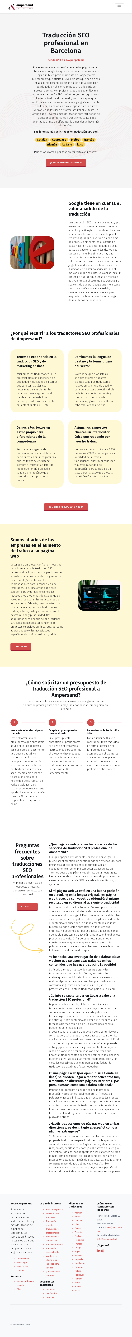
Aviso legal (22, 1262)
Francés (89, 139)
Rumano (79, 1279)
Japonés (79, 1259)
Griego (78, 1247)
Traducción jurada (54, 1244)
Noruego (79, 1267)
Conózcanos (23, 1258)
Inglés (75, 139)
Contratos (50, 1289)
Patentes (50, 1297)
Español (78, 1232)
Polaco (78, 1271)
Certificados (51, 1293)
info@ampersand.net (107, 1239)
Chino (77, 1224)
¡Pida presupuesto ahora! (66, 162)
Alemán (52, 144)
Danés (78, 1228)
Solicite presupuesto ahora (66, 507)
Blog (19, 1289)
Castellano (59, 139)
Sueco (78, 1286)
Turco (77, 1290)
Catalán (42, 139)
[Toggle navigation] (119, 6)
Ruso (80, 144)
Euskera (78, 1236)
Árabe (77, 1216)
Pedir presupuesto (54, 1209)
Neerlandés (80, 1263)
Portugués (79, 1275)
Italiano (67, 144)
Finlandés (79, 1240)
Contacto (21, 646)
